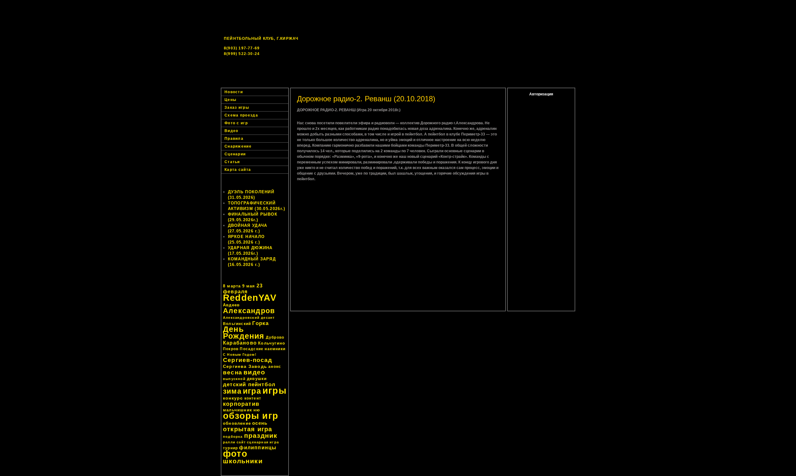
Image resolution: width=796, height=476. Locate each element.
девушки (257, 378)
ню (256, 410)
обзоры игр (250, 416)
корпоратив (241, 404)
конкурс (233, 398)
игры (274, 390)
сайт (241, 442)
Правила (233, 138)
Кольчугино (271, 343)
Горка (260, 323)
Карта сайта (237, 169)
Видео (231, 131)
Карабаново (240, 343)
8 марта (232, 286)
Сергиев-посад (247, 360)
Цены (479, 84)
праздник (261, 435)
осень (259, 423)
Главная (279, 84)
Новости (314, 84)
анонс (274, 366)
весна (232, 372)
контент (252, 398)
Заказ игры (513, 84)
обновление (237, 423)
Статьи (232, 162)
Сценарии (235, 154)
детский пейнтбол (249, 384)
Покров (230, 349)
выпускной (234, 379)
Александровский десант (249, 317)
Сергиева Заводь (245, 366)
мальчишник (237, 410)
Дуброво (275, 337)
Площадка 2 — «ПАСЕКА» (431, 84)
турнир (230, 448)
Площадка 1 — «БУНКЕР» (364, 84)
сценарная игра (263, 442)
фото (235, 453)
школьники (243, 461)
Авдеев (231, 305)
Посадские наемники (262, 349)
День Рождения (244, 332)
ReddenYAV (249, 298)
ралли (229, 442)
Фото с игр (236, 123)
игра (252, 391)
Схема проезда (241, 115)
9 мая (248, 286)
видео (254, 372)
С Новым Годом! (240, 354)
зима (232, 391)
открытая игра (247, 429)
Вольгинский (237, 324)
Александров (249, 311)
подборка (233, 436)
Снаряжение (238, 146)
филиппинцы (257, 447)
